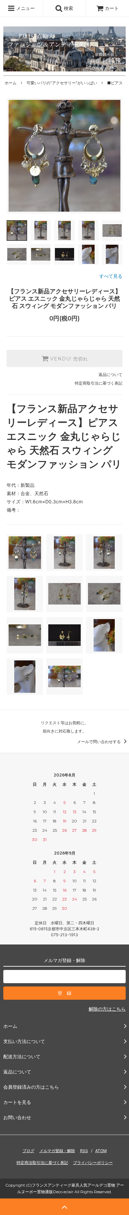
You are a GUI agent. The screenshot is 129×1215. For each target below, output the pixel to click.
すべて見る (110, 276)
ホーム (11, 82)
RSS (84, 1150)
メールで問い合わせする (99, 741)
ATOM (101, 1150)
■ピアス (115, 82)
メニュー (25, 8)
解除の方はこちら (107, 1009)
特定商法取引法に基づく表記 (42, 1162)
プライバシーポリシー (93, 1162)
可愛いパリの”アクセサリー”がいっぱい (61, 82)
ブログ (28, 1150)
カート (112, 8)
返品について (110, 374)
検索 (68, 8)
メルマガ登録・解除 (57, 1150)
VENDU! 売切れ (68, 358)
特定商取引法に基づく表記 (98, 383)
